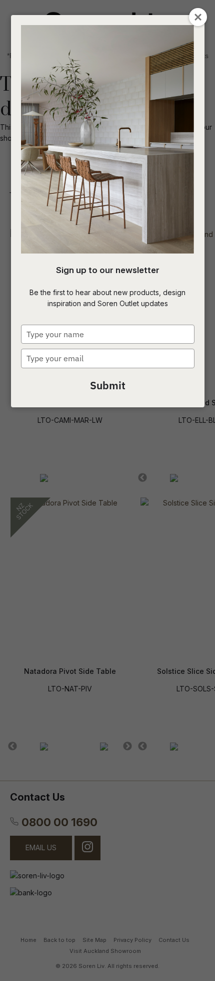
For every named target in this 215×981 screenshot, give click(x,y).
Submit (108, 385)
